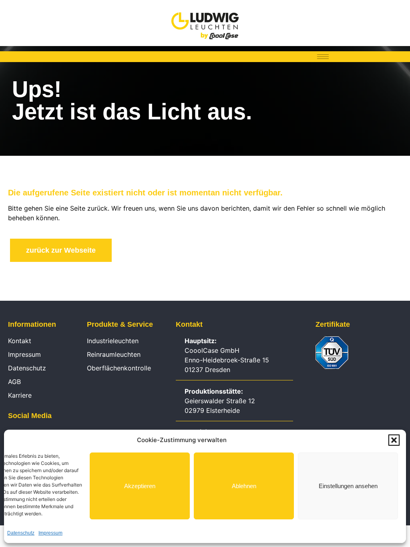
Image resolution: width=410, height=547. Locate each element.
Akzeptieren (139, 486)
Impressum (50, 533)
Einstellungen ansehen (348, 486)
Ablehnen (244, 486)
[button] (394, 440)
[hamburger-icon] (323, 56)
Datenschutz (20, 533)
